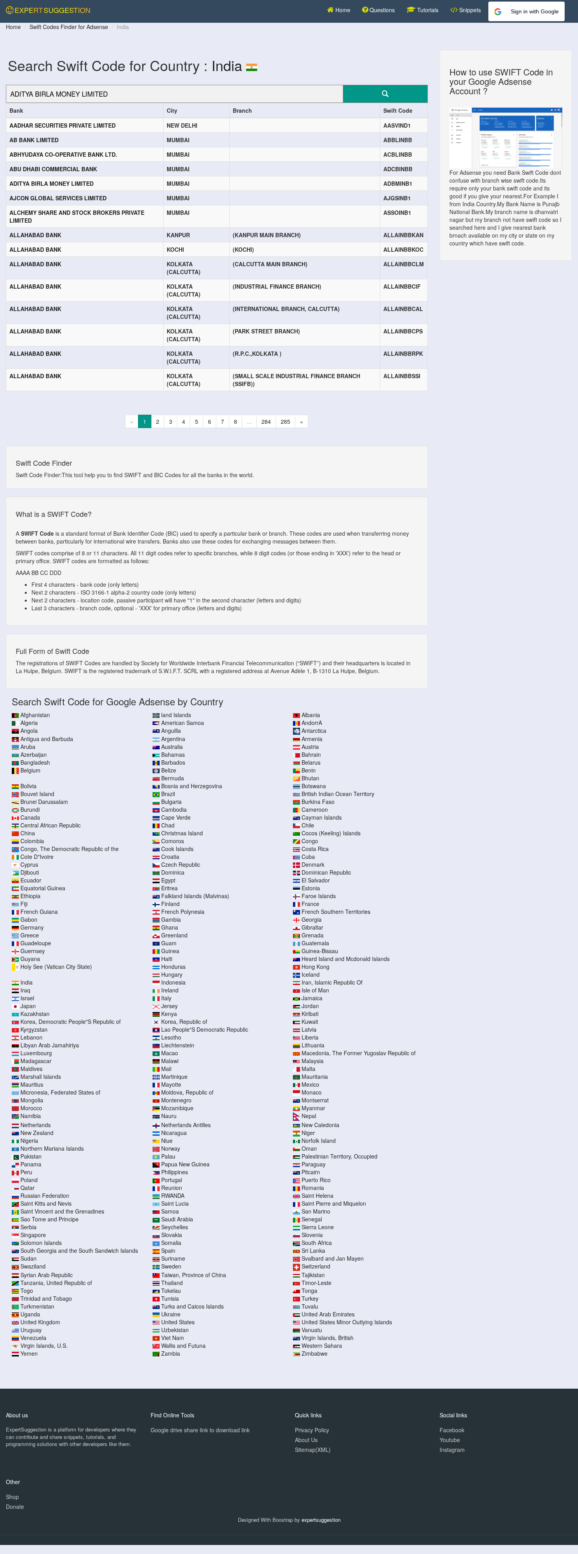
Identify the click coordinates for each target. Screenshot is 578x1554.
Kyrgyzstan (34, 1029)
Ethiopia (30, 896)
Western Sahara (322, 1345)
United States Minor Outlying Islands (347, 1322)
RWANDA (172, 1195)
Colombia (32, 841)
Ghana (169, 927)
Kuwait (310, 1021)
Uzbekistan (175, 1330)
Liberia (310, 1037)
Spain (168, 1250)
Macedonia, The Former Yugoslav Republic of (359, 1053)
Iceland (311, 974)
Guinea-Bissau (320, 951)
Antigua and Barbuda (46, 739)
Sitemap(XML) (313, 1449)
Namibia (30, 1116)
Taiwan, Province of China (193, 1275)
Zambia (170, 1353)
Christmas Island (182, 833)
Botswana (314, 786)
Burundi (30, 809)
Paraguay (314, 1164)
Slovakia (171, 1235)
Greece (29, 935)
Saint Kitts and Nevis (46, 1203)
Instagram (452, 1449)
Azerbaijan (33, 754)
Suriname (173, 1258)
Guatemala (315, 943)
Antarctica (314, 730)
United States (178, 1322)
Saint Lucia (175, 1203)
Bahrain (311, 754)
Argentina (173, 739)
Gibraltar (312, 927)
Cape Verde (176, 817)
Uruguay (31, 1330)
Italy (166, 998)
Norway (170, 1148)
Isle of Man (315, 990)
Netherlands (35, 1125)
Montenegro (176, 1100)
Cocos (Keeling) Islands (331, 833)
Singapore (33, 1235)
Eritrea (169, 888)
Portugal (171, 1180)
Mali (166, 1069)
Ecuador (30, 880)
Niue (167, 1140)
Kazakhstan (35, 1014)
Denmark (313, 864)
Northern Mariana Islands (52, 1148)
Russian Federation (44, 1195)
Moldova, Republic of (187, 1092)
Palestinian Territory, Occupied (339, 1156)
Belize (168, 770)
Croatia (170, 856)
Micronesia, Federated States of (60, 1092)
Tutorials (427, 10)
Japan (28, 1006)
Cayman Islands (322, 817)
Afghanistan (35, 715)
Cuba (308, 856)
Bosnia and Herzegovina (191, 786)
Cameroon (315, 809)
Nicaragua (174, 1133)
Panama (30, 1164)
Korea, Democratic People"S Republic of (70, 1021)
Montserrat (315, 1100)
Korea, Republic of (184, 1021)
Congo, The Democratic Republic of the (69, 849)
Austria (310, 746)
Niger (308, 1133)
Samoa (170, 1211)
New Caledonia (320, 1125)
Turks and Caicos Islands (192, 1306)
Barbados (173, 762)
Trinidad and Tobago (46, 1298)
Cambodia (174, 809)
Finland (170, 904)
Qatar (27, 1188)
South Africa (317, 1242)
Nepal (309, 1116)
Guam (169, 943)
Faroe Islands (319, 896)
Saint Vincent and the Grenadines (62, 1211)
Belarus (311, 762)
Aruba (27, 746)
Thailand (172, 1283)
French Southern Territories (336, 911)
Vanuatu (312, 1330)
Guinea (170, 951)
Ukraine (170, 1314)
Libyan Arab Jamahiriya (49, 1045)
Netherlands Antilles (186, 1125)
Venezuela (33, 1338)
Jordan (310, 1006)
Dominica (172, 872)
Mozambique (177, 1108)
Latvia (309, 1029)
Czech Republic (180, 864)
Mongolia (31, 1100)
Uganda (30, 1314)
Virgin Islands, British (327, 1338)
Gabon (28, 919)
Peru (26, 1172)
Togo (26, 1290)
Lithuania (313, 1045)
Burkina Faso (318, 801)
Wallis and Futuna (183, 1345)
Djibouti (29, 872)
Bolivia (28, 786)
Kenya (169, 1014)
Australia (172, 746)
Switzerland (316, 1266)
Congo (310, 841)
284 (266, 421)
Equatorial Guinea (42, 888)
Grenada (313, 935)
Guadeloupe (35, 943)
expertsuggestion (321, 1519)
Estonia (311, 888)
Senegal (312, 1219)
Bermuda (172, 778)
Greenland (174, 935)
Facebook (452, 1430)
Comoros (172, 841)
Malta (308, 1069)
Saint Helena (317, 1195)
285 (285, 421)
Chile (308, 825)
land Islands (176, 715)
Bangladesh (35, 762)
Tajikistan (313, 1275)
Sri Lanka (313, 1250)
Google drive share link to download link (200, 1430)
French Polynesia (182, 911)
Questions (381, 10)
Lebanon (31, 1037)
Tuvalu (310, 1306)
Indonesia (173, 982)
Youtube (450, 1440)
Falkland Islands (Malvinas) (195, 896)
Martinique (174, 1076)
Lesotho (171, 1037)
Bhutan (310, 778)
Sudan (28, 1258)
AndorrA (312, 723)
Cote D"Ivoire (36, 856)
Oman (309, 1148)
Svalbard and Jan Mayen (333, 1258)
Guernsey (32, 951)
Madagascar (36, 1061)
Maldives (31, 1069)
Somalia (171, 1242)
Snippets (469, 10)
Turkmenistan (37, 1306)
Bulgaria (171, 801)
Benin (309, 770)
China (27, 833)
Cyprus (29, 864)
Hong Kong (315, 966)
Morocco (31, 1108)
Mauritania (315, 1076)
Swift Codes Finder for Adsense (68, 27)
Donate (15, 1506)
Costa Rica (315, 849)
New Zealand (36, 1133)
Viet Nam (172, 1338)
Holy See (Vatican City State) (56, 966)
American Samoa (182, 723)
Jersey (169, 1006)
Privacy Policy (312, 1430)
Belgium (30, 770)
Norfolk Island (319, 1140)
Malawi (170, 1061)
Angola (29, 730)
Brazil (168, 794)
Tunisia (170, 1298)
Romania (313, 1188)
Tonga (309, 1290)
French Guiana (39, 911)
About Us (306, 1440)
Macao (169, 1053)
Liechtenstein (177, 1045)
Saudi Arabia (177, 1219)
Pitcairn (311, 1172)
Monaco (312, 1092)
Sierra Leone (318, 1227)
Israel (27, 998)
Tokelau (171, 1290)
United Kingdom (40, 1322)
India (227, 65)
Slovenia (312, 1235)
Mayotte (171, 1084)
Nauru (169, 1116)
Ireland (170, 990)
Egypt (168, 880)
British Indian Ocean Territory (338, 794)
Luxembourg (36, 1053)
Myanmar (313, 1108)
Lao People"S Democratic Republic (204, 1029)
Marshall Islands (40, 1076)
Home (342, 10)
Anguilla (171, 730)
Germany (32, 927)
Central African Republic (50, 825)
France (310, 904)
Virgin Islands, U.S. (44, 1345)
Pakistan (31, 1156)
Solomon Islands (41, 1242)
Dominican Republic (326, 872)
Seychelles (174, 1227)
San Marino (316, 1211)
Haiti (166, 959)
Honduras (173, 966)
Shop (12, 1497)
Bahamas (173, 754)
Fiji (24, 904)
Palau (168, 1156)
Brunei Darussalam (44, 801)
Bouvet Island (37, 794)
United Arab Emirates (328, 1314)
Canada (30, 817)
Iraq (25, 990)
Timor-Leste (316, 1283)
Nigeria (29, 1140)
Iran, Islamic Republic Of (332, 982)
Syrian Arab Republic (46, 1275)
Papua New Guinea (185, 1164)
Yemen (29, 1353)
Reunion (171, 1188)
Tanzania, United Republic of (56, 1283)
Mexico (310, 1084)
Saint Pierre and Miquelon (334, 1203)
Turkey (310, 1298)
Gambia (171, 919)
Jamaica (312, 998)
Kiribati (310, 1014)
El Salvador (316, 880)
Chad (168, 825)
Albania (311, 715)
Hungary (171, 974)
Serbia (28, 1227)
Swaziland (33, 1266)
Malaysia (313, 1061)
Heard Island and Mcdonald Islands (346, 959)
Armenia (312, 739)
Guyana (30, 959)
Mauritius (31, 1084)
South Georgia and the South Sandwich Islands (79, 1250)
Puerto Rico (316, 1180)
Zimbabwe (315, 1353)
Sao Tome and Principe (49, 1219)
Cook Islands (177, 849)
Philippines (174, 1172)
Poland (29, 1180)
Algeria (29, 723)
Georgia (312, 919)
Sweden (171, 1266)
